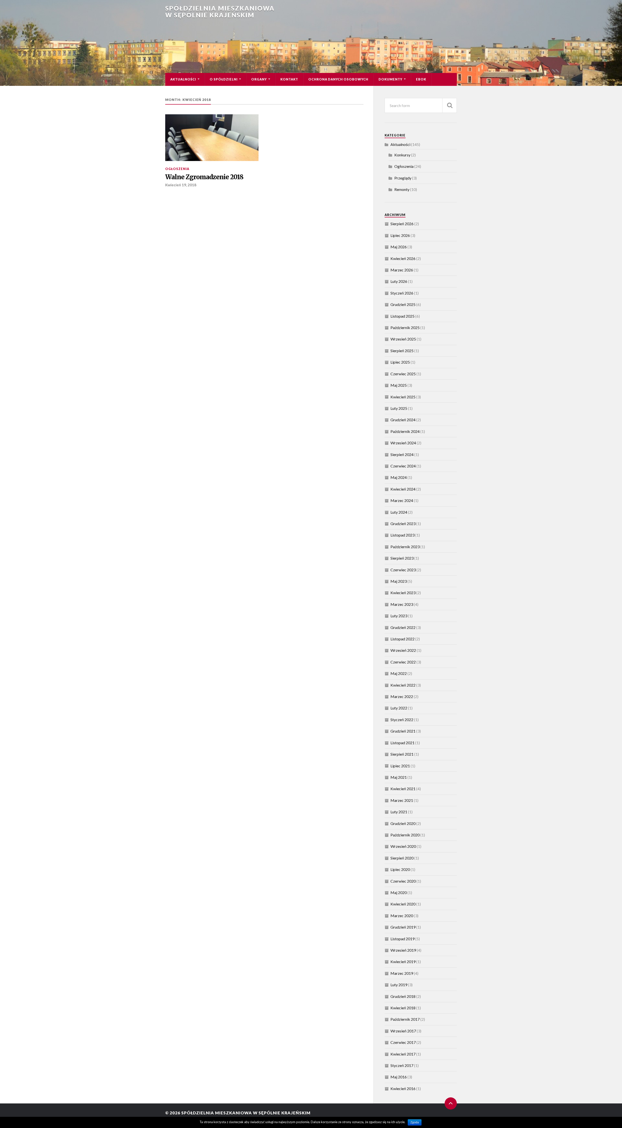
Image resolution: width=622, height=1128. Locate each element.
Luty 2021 (398, 811)
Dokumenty (390, 79)
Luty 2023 (398, 615)
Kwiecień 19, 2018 (180, 185)
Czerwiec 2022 (403, 662)
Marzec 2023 (401, 604)
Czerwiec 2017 (403, 1042)
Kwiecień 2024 (402, 489)
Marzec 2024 (401, 500)
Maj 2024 (398, 477)
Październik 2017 (405, 1019)
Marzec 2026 (401, 270)
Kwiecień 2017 (402, 1054)
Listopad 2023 (402, 535)
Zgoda (414, 1122)
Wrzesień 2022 (403, 650)
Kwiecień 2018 (402, 1007)
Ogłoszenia (177, 169)
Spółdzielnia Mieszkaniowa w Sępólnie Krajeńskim (220, 12)
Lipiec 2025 (400, 362)
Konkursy (402, 154)
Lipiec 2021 (400, 765)
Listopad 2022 (402, 638)
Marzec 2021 (401, 800)
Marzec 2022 (401, 696)
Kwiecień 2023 (402, 592)
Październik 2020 (405, 835)
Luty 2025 (398, 408)
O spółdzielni (224, 79)
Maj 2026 (398, 246)
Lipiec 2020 (400, 869)
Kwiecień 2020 (402, 904)
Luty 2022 (398, 708)
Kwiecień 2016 (402, 1088)
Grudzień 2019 (402, 927)
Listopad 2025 (402, 316)
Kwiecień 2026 (402, 258)
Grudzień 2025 (402, 304)
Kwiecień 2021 (402, 788)
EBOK (421, 79)
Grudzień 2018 (402, 996)
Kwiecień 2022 (402, 685)
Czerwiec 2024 (403, 466)
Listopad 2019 (402, 938)
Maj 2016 (398, 1076)
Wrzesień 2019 (403, 950)
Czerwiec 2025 (403, 373)
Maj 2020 (398, 892)
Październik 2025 (405, 327)
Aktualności (183, 79)
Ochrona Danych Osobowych (338, 79)
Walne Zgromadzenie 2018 (204, 177)
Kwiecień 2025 (402, 396)
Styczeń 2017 (401, 1065)
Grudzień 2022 (402, 627)
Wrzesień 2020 (403, 846)
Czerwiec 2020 (403, 881)
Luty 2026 (398, 281)
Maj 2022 (398, 673)
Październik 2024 (405, 431)
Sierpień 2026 (402, 223)
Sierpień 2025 (402, 350)
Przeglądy (402, 178)
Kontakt (289, 79)
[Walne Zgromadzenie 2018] (212, 137)
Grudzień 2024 (402, 419)
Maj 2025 (398, 385)
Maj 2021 (398, 777)
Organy (259, 79)
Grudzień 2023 (402, 523)
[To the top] (451, 1103)
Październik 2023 (405, 546)
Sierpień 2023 (402, 558)
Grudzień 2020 (402, 823)
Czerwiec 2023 (403, 569)
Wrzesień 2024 (403, 442)
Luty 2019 (398, 984)
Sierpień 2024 (402, 454)
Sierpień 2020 (402, 858)
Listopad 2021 (402, 742)
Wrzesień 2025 (403, 339)
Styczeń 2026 (401, 293)
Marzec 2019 (401, 973)
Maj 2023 (398, 581)
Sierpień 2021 (402, 754)
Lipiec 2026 (400, 235)
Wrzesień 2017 (403, 1031)
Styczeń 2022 (401, 719)
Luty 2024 (398, 512)
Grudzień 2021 (402, 731)
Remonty (401, 189)
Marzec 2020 (401, 915)
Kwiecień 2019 (402, 961)
